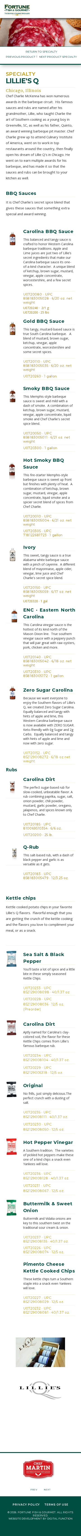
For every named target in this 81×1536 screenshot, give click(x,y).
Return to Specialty (41, 51)
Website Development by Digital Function (40, 1518)
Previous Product (20, 56)
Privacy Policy (26, 1504)
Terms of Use (56, 1504)
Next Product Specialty (58, 56)
